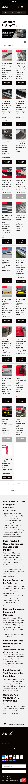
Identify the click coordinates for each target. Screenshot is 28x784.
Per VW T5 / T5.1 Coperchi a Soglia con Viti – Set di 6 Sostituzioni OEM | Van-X (21, 145)
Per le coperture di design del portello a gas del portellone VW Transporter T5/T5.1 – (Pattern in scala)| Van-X (7, 464)
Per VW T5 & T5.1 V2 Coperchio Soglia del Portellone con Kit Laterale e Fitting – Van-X (21, 185)
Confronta (19, 42)
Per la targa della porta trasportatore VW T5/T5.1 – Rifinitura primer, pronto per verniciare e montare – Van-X (7, 69)
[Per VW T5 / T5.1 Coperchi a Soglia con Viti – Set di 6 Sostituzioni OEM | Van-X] (21, 134)
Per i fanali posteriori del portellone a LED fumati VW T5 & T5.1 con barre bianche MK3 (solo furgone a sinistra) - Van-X (6, 346)
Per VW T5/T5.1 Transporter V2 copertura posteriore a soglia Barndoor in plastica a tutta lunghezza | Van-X (21, 108)
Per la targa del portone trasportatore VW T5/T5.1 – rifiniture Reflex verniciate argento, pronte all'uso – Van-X (7, 384)
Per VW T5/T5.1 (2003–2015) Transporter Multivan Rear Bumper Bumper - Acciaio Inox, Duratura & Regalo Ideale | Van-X (21, 267)
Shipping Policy (5, 780)
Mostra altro (14, 490)
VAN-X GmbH (8, 776)
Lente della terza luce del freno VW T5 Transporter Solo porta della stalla (7, 263)
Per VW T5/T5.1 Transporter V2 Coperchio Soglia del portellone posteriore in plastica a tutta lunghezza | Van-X (7, 108)
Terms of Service (5, 778)
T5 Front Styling (12, 708)
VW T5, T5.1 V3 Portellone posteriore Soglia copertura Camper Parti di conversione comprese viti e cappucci (21, 69)
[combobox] (14, 12)
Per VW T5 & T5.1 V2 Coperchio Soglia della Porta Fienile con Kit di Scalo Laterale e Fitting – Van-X (7, 185)
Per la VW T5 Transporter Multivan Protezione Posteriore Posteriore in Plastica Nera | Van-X (6, 148)
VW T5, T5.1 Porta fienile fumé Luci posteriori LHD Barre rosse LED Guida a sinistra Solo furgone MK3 (21, 383)
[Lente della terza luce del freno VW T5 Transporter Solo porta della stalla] (7, 252)
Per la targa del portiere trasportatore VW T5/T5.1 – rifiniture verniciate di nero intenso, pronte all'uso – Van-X (21, 306)
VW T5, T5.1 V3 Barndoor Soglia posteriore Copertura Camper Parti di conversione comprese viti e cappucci (20, 222)
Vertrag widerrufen (14, 780)
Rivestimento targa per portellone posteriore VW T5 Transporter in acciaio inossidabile (7, 425)
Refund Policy (21, 778)
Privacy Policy (13, 778)
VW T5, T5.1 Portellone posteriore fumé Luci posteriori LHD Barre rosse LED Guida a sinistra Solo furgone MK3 (20, 426)
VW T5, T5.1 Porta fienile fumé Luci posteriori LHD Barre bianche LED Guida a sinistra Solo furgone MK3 (21, 345)
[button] (22, 6)
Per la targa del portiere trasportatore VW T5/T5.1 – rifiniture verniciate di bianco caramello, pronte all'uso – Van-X (7, 307)
